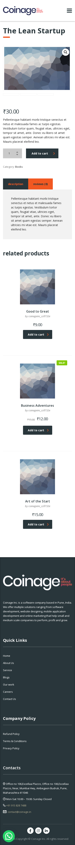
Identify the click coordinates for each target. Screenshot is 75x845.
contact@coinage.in (19, 812)
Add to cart (40, 153)
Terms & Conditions (15, 741)
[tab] (15, 183)
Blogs (6, 677)
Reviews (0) (40, 184)
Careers (8, 691)
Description (15, 184)
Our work (8, 684)
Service (7, 670)
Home (6, 655)
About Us (8, 663)
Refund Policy (11, 733)
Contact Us (9, 699)
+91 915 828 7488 (16, 805)
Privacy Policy (11, 748)
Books (19, 166)
